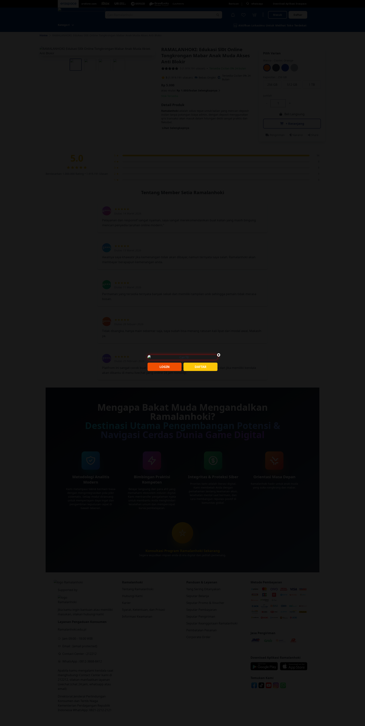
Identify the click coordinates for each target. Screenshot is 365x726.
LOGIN (164, 367)
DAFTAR (200, 367)
